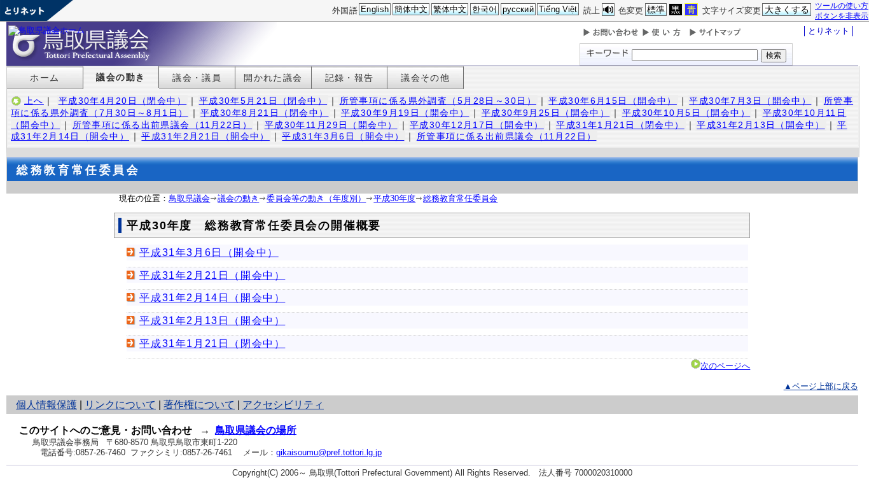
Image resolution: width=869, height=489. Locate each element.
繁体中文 (450, 9)
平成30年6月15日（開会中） (612, 101)
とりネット (828, 31)
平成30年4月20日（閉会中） (122, 101)
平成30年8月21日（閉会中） (264, 113)
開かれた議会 (273, 78)
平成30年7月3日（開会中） (750, 101)
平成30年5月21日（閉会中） (263, 101)
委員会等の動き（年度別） (316, 198)
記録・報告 (349, 78)
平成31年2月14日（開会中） (212, 297)
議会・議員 (196, 78)
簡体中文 (411, 9)
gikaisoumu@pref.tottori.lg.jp (329, 452)
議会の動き (120, 77)
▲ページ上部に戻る (821, 386)
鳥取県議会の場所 (255, 430)
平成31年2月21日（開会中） (205, 136)
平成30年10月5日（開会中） (686, 113)
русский (518, 9)
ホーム (44, 78)
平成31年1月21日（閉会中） (620, 125)
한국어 (484, 9)
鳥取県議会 (189, 198)
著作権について (199, 404)
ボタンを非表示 (841, 15)
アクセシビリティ (283, 404)
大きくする (787, 9)
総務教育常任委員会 (460, 198)
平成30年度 (394, 198)
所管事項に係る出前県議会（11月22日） (163, 125)
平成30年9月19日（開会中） (405, 113)
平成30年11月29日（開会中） (331, 125)
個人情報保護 (46, 404)
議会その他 (425, 78)
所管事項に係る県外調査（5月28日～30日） (438, 101)
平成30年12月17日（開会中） (477, 125)
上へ (34, 101)
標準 (656, 9)
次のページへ (725, 366)
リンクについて (120, 404)
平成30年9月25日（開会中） (545, 113)
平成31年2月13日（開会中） (760, 125)
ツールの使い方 (841, 5)
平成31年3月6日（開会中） (343, 136)
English (375, 9)
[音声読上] (608, 10)
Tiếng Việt (558, 9)
